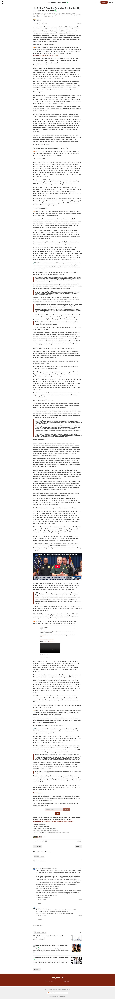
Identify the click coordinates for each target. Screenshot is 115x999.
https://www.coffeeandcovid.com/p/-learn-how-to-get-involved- (53, 821)
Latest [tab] (38, 932)
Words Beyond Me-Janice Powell (43, 868)
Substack (51, 996)
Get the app (64, 992)
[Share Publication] (98, 2)
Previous (38, 846)
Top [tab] (35, 932)
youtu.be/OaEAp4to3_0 (49, 641)
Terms (60, 989)
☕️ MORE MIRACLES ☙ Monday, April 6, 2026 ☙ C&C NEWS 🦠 (51, 958)
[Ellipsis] (81, 868)
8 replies (39, 903)
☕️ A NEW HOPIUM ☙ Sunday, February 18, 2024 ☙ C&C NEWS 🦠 (50, 946)
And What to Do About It (39, 937)
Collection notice (66, 989)
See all (36, 969)
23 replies (40, 919)
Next (77, 846)
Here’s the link (37, 793)
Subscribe (104, 2)
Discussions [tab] (43, 932)
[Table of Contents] (1, 499)
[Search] (95, 2)
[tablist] (39, 856)
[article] (57, 939)
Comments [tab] (36, 856)
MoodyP (38, 908)
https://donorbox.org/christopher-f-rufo (45, 55)
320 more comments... (38, 925)
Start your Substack (54, 992)
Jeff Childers (39, 19)
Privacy (56, 989)
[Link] (31, 44)
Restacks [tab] (42, 856)
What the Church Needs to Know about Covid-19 (48, 936)
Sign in (111, 2)
